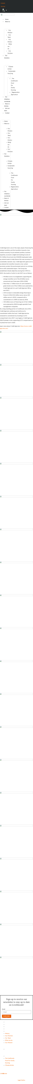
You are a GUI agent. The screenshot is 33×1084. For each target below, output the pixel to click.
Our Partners (10, 52)
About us (7, 21)
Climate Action (10, 68)
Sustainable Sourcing (11, 72)
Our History (10, 40)
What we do (9, 145)
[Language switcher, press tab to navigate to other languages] (5, 10)
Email (3, 1009)
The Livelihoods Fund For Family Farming (9, 1051)
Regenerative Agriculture (15, 93)
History (7, 1022)
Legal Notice (21, 1080)
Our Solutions (6, 57)
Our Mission (10, 31)
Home (6, 121)
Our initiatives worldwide (7, 99)
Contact (7, 113)
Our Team (9, 36)
